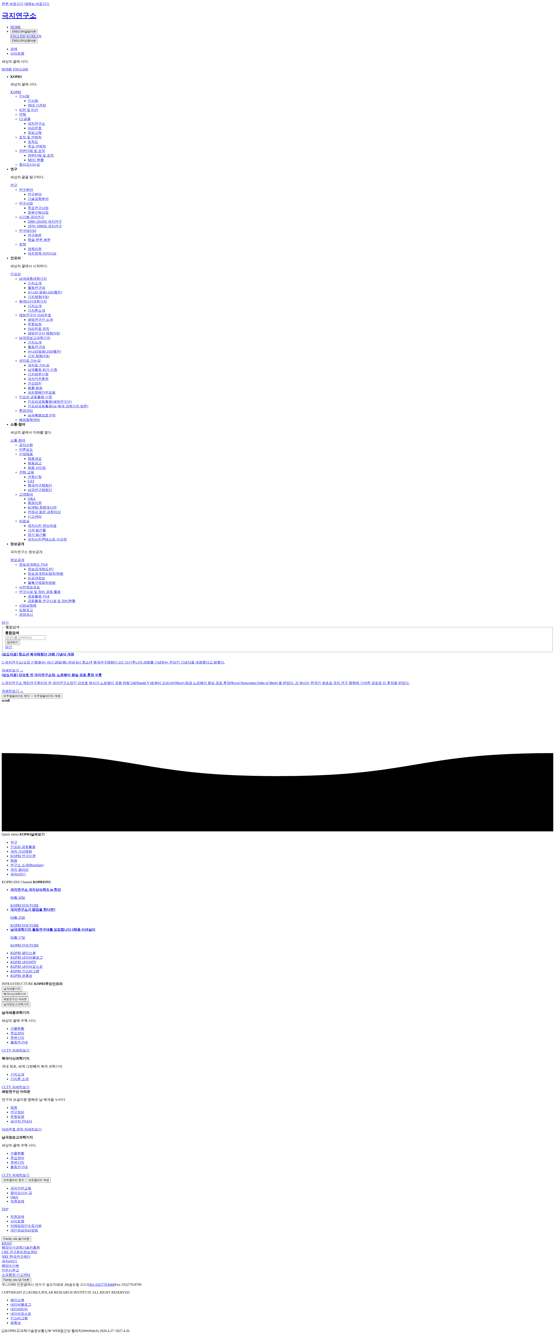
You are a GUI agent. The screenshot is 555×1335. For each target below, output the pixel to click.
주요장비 (17, 1033)
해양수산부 (10, 1266)
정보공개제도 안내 (33, 564)
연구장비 (17, 1112)
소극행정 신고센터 (16, 1275)
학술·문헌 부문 (39, 240)
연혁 (22, 114)
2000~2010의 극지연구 (45, 221)
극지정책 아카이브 (42, 253)
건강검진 (35, 383)
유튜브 (15, 1323)
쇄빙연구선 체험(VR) (44, 333)
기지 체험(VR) (39, 356)
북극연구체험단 (40, 485)
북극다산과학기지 (33, 301)
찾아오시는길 (29, 164)
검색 (13, 49)
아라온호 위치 (38, 329)
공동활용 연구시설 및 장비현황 (51, 601)
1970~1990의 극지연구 (45, 226)
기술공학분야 (38, 199)
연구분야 (26, 190)
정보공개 (17, 560)
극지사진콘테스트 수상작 (47, 539)
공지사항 (26, 445)
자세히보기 (20, 1050)
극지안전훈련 (38, 379)
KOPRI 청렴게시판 (42, 507)
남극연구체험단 (40, 490)
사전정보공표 (29, 587)
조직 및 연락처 (30, 137)
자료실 (24, 521)
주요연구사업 (38, 208)
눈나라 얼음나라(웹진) (45, 292)
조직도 (33, 142)
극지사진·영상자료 (42, 525)
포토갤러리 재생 (38, 1180)
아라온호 (35, 128)
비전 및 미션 (28, 110)
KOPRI (15, 92)
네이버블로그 (20, 1304)
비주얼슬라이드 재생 (47, 696)
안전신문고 (10, 1270)
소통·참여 (17, 440)
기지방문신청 (38, 374)
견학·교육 (26, 472)
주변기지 (17, 1038)
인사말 (24, 96)
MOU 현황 (36, 160)
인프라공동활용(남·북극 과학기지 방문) (58, 406)
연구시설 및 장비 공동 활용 (40, 592)
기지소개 (35, 283)
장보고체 (35, 132)
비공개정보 (36, 578)
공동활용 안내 (38, 596)
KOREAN (33, 36)
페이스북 (17, 1300)
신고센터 (35, 516)
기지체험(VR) (38, 297)
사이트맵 (17, 53)
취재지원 (35, 503)
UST (31, 481)
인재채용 (26, 454)
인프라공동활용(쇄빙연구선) (50, 401)
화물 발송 (35, 388)
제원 (13, 1107)
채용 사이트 (37, 468)
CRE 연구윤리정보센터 (19, 1252)
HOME (15, 27)
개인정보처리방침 (24, 1230)
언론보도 (26, 449)
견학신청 (35, 477)
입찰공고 (26, 610)
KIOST (7, 1243)
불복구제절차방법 (42, 583)
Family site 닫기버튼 (16, 1279)
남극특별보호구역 (42, 415)
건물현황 (17, 1028)
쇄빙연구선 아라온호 (35, 315)
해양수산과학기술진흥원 (21, 1247)
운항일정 (35, 324)
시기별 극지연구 (31, 217)
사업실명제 (27, 605)
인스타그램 (19, 1318)
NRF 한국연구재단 (16, 1256)
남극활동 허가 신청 (42, 370)
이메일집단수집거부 (26, 1226)
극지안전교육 (20, 1188)
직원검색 (17, 1201)
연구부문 (35, 235)
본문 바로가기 (12, 4)
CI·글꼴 (25, 119)
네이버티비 (19, 1309)
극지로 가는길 (30, 360)
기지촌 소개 (19, 1079)
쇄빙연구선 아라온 (15, 999)
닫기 (5, 622)
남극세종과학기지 (33, 278)
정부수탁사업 (38, 212)
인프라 (15, 274)
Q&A (32, 499)
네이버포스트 (20, 1313)
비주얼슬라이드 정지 (16, 696)
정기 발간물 (37, 535)
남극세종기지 (11, 988)
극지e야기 (9, 1261)
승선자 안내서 (21, 1121)
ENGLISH (24, 31)
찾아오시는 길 (21, 1193)
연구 (13, 185)
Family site (16, 1238)
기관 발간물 (37, 530)
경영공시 (26, 614)
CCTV (7, 1050)
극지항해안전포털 (42, 392)
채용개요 (35, 458)
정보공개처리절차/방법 (45, 573)
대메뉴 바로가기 (36, 4)
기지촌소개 (36, 310)
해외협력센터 (29, 420)
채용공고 (35, 463)
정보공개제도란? (41, 569)
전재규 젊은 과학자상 (44, 512)
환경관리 (26, 411)
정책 (22, 244)
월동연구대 (36, 288)
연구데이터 (27, 231)
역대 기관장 (37, 105)
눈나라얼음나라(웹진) (44, 351)
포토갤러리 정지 (13, 1180)
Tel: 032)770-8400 (102, 1284)
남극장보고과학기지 (34, 338)
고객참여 (26, 494)
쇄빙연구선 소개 (40, 319)
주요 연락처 (37, 146)
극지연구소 (19, 15)
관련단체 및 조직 (32, 151)
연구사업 (26, 203)
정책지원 (35, 249)
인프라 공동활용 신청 (35, 397)
